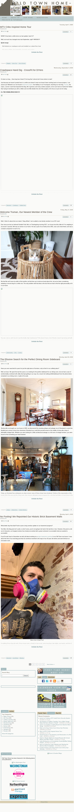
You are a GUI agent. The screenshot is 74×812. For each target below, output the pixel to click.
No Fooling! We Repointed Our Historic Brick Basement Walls (31, 516)
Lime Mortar (15, 658)
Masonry (22, 658)
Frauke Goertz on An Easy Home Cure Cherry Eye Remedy (54, 748)
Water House (8, 716)
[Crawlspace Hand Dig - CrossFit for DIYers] (25, 10)
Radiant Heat (23, 205)
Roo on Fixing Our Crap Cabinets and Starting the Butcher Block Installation (54, 745)
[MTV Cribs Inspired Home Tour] (15, 10)
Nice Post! (4, 31)
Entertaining (8, 727)
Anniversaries (10, 352)
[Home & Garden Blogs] (55, 753)
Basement (9, 205)
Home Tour (14, 63)
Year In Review (22, 63)
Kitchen (6, 726)
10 (70, 521)
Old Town (7, 718)
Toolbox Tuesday (9, 719)
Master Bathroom (9, 721)
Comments (66, 32)
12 (70, 74)
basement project (28, 84)
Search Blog (6, 672)
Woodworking (8, 723)
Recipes (7, 731)
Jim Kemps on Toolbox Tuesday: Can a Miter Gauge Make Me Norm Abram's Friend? (55, 722)
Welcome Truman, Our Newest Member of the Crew (26, 212)
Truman (66, 84)
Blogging (8, 63)
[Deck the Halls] (67, 10)
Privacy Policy (44, 802)
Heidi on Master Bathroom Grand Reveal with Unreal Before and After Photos (55, 738)
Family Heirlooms (23, 509)
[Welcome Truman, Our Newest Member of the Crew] (36, 10)
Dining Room (14, 509)
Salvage (7, 729)
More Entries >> (51, 664)
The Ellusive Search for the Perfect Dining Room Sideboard (30, 359)
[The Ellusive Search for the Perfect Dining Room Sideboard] (46, 10)
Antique (8, 509)
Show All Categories (7, 733)
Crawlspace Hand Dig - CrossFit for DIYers (21, 70)
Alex (6, 28)
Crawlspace (15, 205)
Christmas (7, 724)
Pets (15, 352)
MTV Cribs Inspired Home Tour (15, 27)
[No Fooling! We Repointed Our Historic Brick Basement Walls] (56, 10)
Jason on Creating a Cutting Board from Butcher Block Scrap (55, 725)
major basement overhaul (45, 536)
